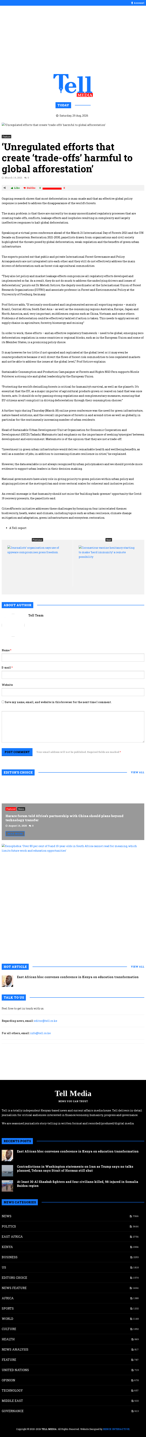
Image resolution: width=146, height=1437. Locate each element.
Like (17, 187)
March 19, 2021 (13, 177)
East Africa (12, 1237)
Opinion (8, 1380)
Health (8, 1339)
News (21, 808)
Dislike (31, 187)
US (4, 1267)
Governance (13, 1411)
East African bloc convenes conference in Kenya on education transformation (78, 977)
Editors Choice (14, 1278)
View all (137, 772)
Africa (8, 1298)
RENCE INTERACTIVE (116, 1429)
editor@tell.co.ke (45, 1021)
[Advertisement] (73, 39)
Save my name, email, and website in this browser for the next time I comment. (58, 702)
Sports (8, 1308)
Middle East (12, 1401)
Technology (12, 1390)
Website (7, 685)
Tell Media (73, 1093)
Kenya (7, 1247)
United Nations (15, 1370)
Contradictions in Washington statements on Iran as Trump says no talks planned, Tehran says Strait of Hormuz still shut (75, 1168)
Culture (9, 1329)
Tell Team (36, 615)
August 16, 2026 (17, 825)
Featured (11, 808)
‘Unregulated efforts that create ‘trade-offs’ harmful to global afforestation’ (67, 157)
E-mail (7, 667)
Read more (15, 833)
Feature (6, 136)
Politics (9, 1226)
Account (139, 2)
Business (9, 1257)
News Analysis (15, 1349)
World (7, 1319)
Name (6, 650)
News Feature (14, 1288)
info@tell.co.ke (40, 1033)
